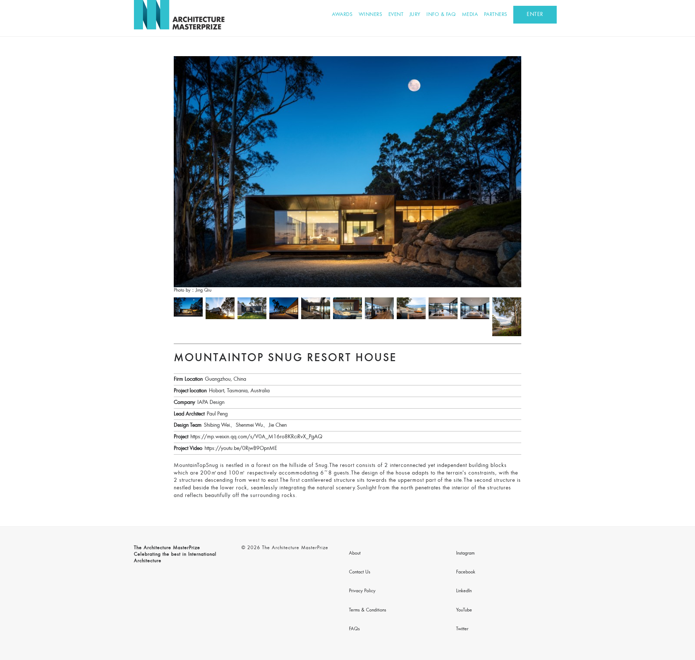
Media (470, 14)
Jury (415, 14)
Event (396, 14)
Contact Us (359, 572)
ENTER (535, 14)
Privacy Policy (362, 591)
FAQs (354, 629)
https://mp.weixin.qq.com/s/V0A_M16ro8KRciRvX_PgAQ (256, 437)
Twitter (462, 629)
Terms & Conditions (367, 610)
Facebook (465, 572)
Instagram (465, 553)
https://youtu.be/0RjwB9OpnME (241, 448)
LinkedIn (464, 591)
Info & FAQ (441, 14)
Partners (495, 14)
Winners (371, 14)
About (355, 553)
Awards (342, 14)
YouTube (464, 610)
